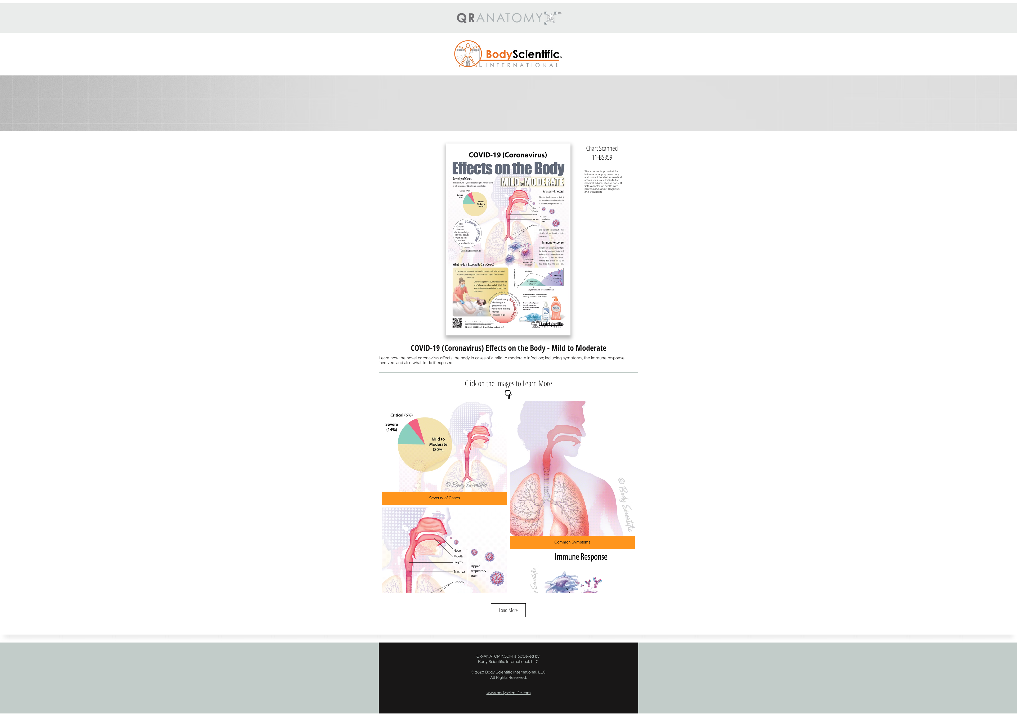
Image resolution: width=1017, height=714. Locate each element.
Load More (508, 610)
